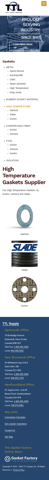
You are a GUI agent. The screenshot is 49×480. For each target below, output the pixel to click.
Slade (13, 114)
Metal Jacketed (18, 83)
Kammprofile (16, 75)
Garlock (14, 110)
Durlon (13, 119)
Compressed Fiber (18, 126)
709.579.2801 (17, 405)
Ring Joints (15, 92)
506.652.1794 (17, 378)
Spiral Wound (17, 71)
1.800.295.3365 (21, 347)
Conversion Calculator (15, 417)
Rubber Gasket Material (22, 99)
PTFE (9, 141)
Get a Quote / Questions (16, 424)
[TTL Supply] (13, 13)
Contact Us (10, 430)
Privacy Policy (18, 470)
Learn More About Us (23, 46)
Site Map (9, 437)
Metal (10, 67)
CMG (12, 79)
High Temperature (19, 88)
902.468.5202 (17, 351)
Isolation (12, 160)
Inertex (13, 153)
